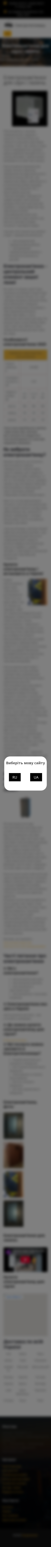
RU (14, 777)
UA (36, 777)
